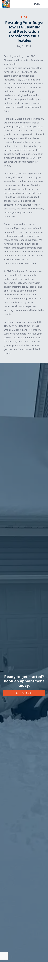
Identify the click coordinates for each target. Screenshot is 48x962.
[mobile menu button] (43, 4)
